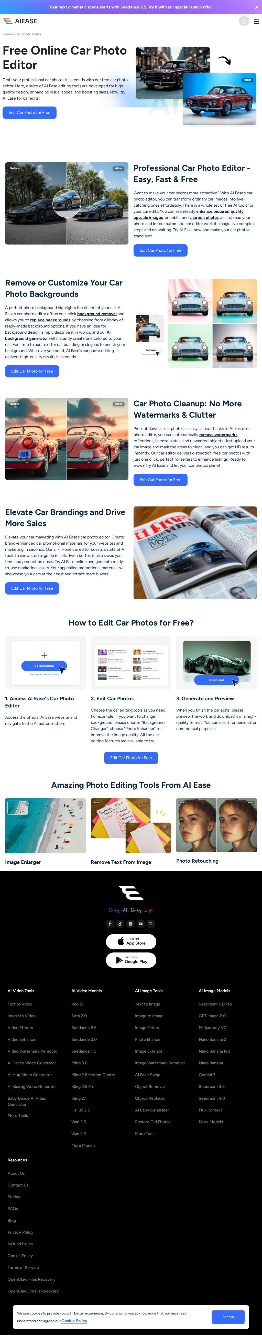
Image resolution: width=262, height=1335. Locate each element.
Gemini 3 (207, 1074)
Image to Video (22, 1015)
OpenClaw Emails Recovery (33, 1291)
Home (7, 34)
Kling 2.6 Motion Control (93, 1074)
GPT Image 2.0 (212, 1015)
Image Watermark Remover (160, 1063)
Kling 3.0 (79, 1063)
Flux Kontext (210, 1110)
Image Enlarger (23, 862)
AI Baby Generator (152, 1110)
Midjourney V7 (212, 1027)
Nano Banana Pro (214, 1051)
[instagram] (130, 924)
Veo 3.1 (78, 1004)
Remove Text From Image (121, 862)
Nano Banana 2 (212, 1039)
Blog (12, 1220)
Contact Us (18, 1185)
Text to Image (147, 1004)
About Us (16, 1173)
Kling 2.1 (79, 1098)
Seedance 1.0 (83, 1051)
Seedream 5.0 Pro (215, 1004)
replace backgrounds (50, 319)
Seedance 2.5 (83, 1027)
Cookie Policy (20, 1255)
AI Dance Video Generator (32, 1063)
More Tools (18, 1115)
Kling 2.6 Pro (82, 1086)
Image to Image (149, 1015)
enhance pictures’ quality (220, 211)
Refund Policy (20, 1244)
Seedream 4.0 (212, 1098)
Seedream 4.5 (212, 1086)
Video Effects (20, 1027)
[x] (151, 924)
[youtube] (141, 924)
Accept (228, 1317)
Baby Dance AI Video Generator (27, 1101)
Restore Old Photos (152, 1121)
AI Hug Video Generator (30, 1074)
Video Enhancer (22, 1039)
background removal (97, 313)
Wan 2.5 (78, 1121)
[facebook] (110, 924)
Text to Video (20, 1004)
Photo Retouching (197, 861)
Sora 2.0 (79, 1015)
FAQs (13, 1208)
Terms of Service (23, 1267)
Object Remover (150, 1086)
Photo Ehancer (148, 1039)
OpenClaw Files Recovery (32, 1279)
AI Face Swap (147, 1074)
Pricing (14, 1196)
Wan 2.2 (78, 1133)
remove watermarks (218, 434)
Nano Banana (211, 1063)
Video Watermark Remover (32, 1051)
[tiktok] (120, 924)
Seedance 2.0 (84, 1039)
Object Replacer (150, 1098)
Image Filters (147, 1027)
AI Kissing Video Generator (32, 1086)
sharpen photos (204, 217)
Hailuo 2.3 (80, 1110)
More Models (83, 1145)
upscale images (148, 217)
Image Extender (149, 1051)
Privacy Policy (21, 1232)
